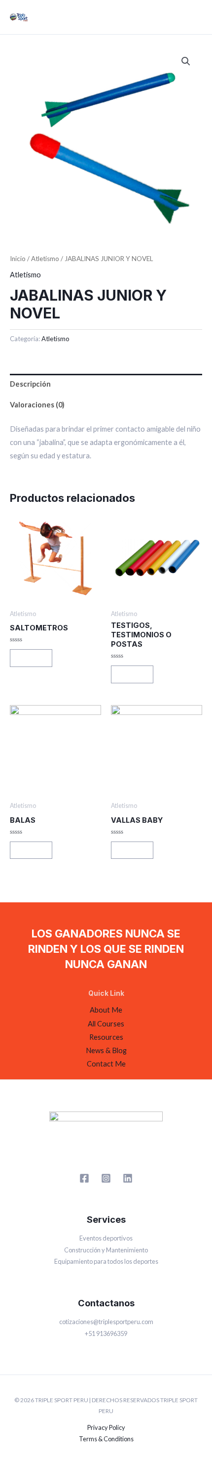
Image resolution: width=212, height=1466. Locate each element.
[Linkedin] (128, 1178)
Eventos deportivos (106, 1238)
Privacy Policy (106, 1427)
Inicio (18, 259)
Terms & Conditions (106, 1439)
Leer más (31, 658)
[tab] (106, 384)
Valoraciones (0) (37, 404)
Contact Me (106, 1064)
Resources (106, 1037)
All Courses (106, 1024)
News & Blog (106, 1050)
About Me (106, 1010)
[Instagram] (106, 1178)
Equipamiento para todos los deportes (106, 1261)
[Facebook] (84, 1178)
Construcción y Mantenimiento (106, 1250)
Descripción (30, 384)
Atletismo (45, 259)
